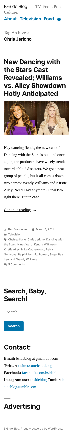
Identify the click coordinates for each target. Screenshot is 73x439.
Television (30, 18)
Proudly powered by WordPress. (42, 428)
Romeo (43, 254)
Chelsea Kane (17, 239)
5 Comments (16, 264)
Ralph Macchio (27, 254)
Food (49, 18)
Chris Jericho (36, 239)
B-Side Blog (15, 6)
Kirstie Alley (11, 249)
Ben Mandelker (18, 229)
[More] (59, 19)
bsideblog (39, 379)
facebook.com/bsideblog (41, 372)
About (10, 18)
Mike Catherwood (32, 249)
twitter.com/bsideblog (35, 365)
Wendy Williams (26, 259)
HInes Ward (24, 244)
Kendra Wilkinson (45, 244)
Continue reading (20, 209)
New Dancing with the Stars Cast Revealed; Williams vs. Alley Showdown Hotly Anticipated (35, 77)
